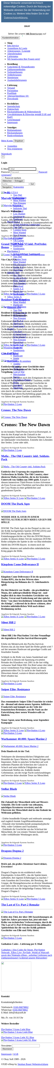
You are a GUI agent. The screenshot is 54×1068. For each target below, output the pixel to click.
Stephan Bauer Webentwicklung (33, 1064)
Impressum (12, 122)
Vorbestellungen (14, 72)
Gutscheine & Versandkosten (21, 66)
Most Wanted (19, 200)
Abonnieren (7, 1049)
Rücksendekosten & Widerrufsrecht (24, 111)
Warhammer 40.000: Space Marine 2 (24, 738)
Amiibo (16, 363)
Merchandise (19, 374)
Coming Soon (19, 230)
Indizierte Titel (20, 208)
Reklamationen (14, 130)
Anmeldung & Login (17, 48)
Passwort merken (12, 178)
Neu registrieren (14, 148)
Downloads (12, 98)
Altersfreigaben (14, 53)
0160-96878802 (20, 1007)
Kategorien (18, 187)
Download (18, 286)
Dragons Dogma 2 (12, 850)
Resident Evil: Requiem (15, 299)
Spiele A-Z (18, 288)
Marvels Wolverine (12, 198)
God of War (18, 372)
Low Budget (19, 213)
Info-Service (13, 45)
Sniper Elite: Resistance (15, 689)
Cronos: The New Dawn (16, 410)
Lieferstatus (12, 56)
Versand (11, 88)
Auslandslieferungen (17, 80)
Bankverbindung (15, 135)
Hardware (18, 246)
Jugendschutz (13, 106)
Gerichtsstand (13, 119)
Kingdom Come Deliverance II (20, 564)
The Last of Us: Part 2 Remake (20, 904)
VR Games (18, 240)
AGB (15, 1054)
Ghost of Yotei (9, 353)
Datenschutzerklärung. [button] (16, 17)
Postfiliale (11, 93)
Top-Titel (17, 195)
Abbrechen (7, 181)
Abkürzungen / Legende (18, 51)
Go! (32, 184)
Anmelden (12, 146)
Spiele (16, 358)
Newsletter (6, 1045)
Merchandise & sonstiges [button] (19, 361)
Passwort (5, 172)
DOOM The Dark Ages (15, 503)
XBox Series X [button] (14, 297)
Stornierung (12, 77)
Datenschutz (13, 109)
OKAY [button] (27, 26)
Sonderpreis (18, 248)
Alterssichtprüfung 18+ (18, 96)
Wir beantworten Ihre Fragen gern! (23, 59)
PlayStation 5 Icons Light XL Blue (17, 1037)
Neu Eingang (19, 203)
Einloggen (19, 181)
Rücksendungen (14, 133)
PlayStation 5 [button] (13, 251)
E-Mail (4, 169)
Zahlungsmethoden (16, 69)
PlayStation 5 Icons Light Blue (15, 1029)
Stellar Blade (9, 788)
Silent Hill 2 (8, 622)
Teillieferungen (14, 75)
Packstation (12, 90)
